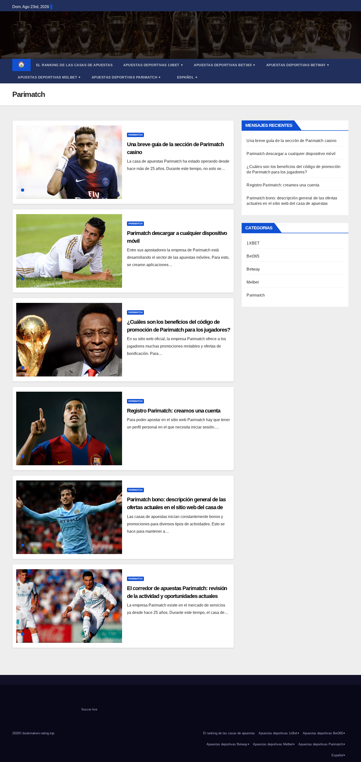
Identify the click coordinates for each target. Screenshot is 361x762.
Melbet (253, 282)
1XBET (253, 243)
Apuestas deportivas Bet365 (224, 65)
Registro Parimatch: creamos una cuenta (173, 411)
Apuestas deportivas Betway (297, 65)
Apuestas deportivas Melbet (49, 77)
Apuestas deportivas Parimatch (126, 77)
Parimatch (135, 134)
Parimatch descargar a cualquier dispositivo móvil (291, 154)
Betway (253, 269)
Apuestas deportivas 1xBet (153, 65)
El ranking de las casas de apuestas (74, 65)
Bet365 (253, 256)
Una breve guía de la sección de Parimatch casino (291, 141)
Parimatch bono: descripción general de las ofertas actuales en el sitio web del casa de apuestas (176, 507)
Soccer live (89, 709)
